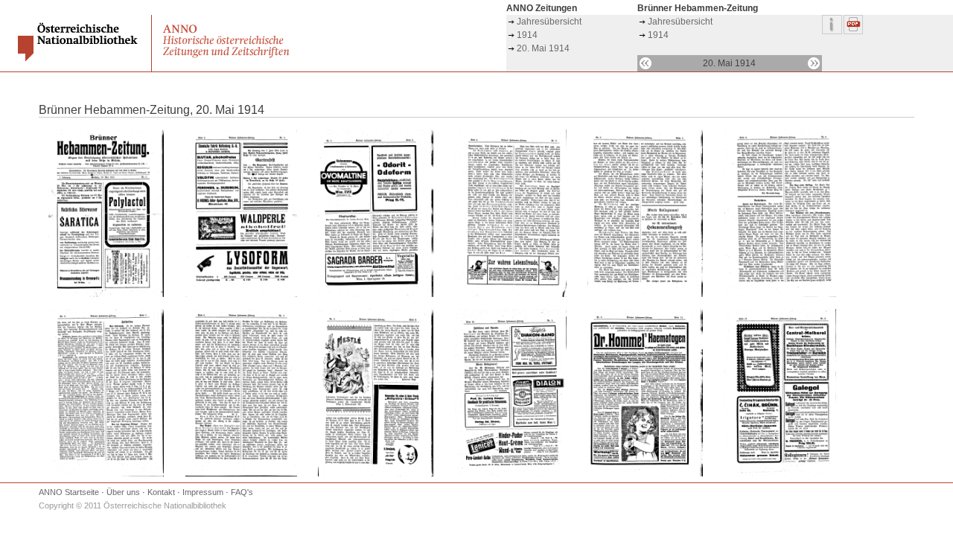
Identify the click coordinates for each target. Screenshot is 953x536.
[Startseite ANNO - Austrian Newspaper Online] (227, 57)
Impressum (202, 492)
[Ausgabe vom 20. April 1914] (645, 63)
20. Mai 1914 (543, 48)
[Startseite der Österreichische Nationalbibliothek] (79, 58)
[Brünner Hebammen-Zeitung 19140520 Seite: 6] (780, 294)
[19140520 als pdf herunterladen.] (854, 31)
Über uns (123, 492)
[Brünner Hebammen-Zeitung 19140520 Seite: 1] (106, 294)
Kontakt (161, 492)
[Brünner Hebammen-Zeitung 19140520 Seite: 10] (511, 473)
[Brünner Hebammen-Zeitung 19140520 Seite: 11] (645, 473)
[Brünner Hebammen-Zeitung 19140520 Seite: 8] (241, 473)
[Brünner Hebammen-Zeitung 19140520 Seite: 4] (511, 294)
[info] (833, 31)
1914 (527, 35)
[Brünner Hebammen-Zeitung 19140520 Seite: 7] (106, 473)
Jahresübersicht (549, 21)
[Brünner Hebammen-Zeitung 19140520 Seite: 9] (375, 473)
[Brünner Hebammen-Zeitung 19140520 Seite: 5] (645, 294)
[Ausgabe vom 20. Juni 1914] (814, 63)
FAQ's (242, 492)
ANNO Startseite (69, 492)
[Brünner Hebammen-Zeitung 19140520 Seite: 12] (780, 473)
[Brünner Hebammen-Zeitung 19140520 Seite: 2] (241, 294)
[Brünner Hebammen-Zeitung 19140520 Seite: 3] (375, 294)
